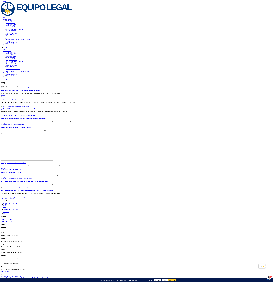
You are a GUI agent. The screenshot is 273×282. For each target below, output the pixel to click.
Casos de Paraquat (10, 35)
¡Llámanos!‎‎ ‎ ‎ (6, 47)
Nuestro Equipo (7, 41)
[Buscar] (18, 86)
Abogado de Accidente (11, 28)
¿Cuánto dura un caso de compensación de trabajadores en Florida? (21, 90)
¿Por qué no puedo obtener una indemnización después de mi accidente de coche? (24, 181)
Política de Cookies (36, 277)
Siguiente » (25, 197)
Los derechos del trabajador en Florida (12, 99)
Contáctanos (6, 46)
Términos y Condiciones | (16, 277)
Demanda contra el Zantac (12, 34)
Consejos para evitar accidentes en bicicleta (13, 163)
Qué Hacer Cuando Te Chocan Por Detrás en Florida (16, 127)
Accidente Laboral (10, 26)
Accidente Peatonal (10, 25)
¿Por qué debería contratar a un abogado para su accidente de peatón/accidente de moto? (27, 190)
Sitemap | (8, 277)
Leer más (3, 95)
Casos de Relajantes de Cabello (13, 37)
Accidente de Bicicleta (11, 21)
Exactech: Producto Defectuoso (13, 32)
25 (21, 197)
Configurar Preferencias (47, 277)
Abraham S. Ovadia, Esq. (12, 42)
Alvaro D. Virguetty (10, 43)
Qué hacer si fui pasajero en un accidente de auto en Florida (18, 109)
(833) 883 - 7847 (7, 220)
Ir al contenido (4, 1)
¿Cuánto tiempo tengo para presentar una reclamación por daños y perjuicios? (24, 118)
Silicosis (8, 38)
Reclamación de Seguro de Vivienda (14, 29)
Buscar (2, 86)
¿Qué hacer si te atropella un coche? (11, 172)
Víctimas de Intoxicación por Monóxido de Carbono (18, 39)
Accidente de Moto (10, 23)
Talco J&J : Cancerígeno (11, 33)
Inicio (4, 17)
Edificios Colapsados (11, 30)
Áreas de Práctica (7, 19)
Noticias (5, 44)
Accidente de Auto (10, 20)
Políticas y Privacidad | (27, 277)
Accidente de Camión (11, 24)
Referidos (3, 277)
